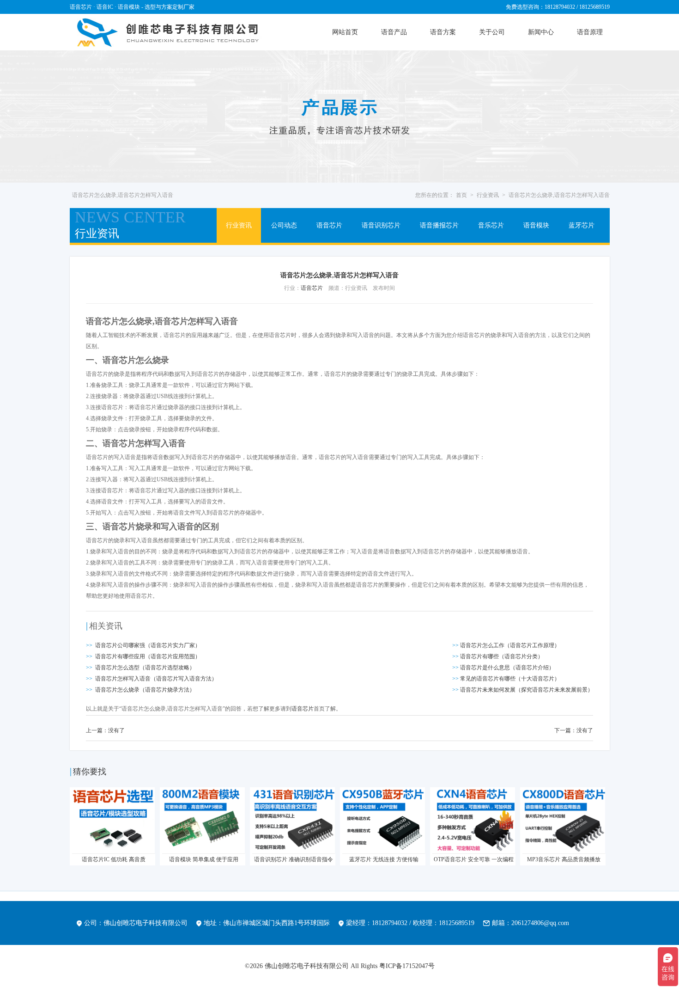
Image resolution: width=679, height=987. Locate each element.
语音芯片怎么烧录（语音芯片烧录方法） (145, 690)
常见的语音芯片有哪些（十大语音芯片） (510, 678)
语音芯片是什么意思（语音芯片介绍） (507, 667)
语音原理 (590, 32)
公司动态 (284, 225)
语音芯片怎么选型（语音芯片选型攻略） (145, 667)
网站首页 (345, 32)
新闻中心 (541, 32)
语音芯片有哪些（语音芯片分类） (501, 656)
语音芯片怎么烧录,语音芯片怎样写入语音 (559, 195)
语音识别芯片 (381, 225)
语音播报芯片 (439, 225)
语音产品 (394, 32)
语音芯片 (329, 225)
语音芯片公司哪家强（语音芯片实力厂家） (147, 645)
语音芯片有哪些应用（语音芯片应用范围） (147, 656)
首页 (461, 195)
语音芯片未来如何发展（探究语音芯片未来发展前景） (526, 690)
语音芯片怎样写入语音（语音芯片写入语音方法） (156, 678)
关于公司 (492, 32)
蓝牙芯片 (581, 225)
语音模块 (536, 225)
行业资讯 (488, 195)
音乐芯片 (491, 225)
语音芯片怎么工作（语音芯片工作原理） (510, 645)
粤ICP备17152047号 (407, 965)
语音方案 (443, 32)
